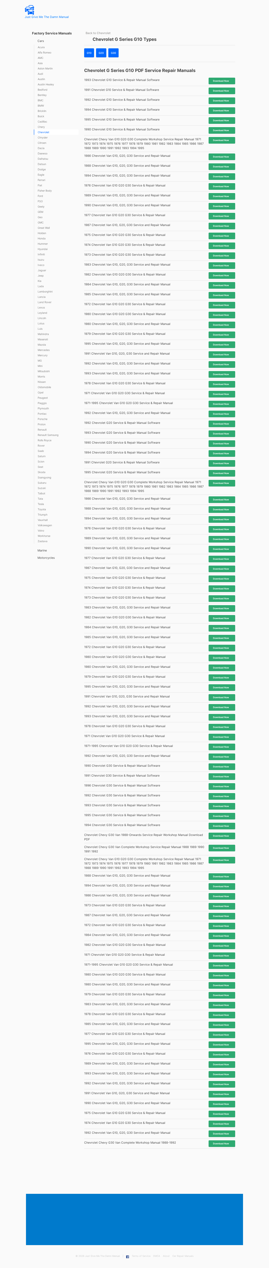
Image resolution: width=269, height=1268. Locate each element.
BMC (40, 100)
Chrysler (43, 137)
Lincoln (42, 318)
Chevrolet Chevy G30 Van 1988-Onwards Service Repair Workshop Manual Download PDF (143, 837)
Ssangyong (44, 477)
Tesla (41, 504)
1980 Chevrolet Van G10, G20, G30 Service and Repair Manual (127, 324)
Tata (40, 498)
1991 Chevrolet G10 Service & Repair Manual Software (121, 90)
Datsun (42, 164)
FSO (40, 201)
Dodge (42, 169)
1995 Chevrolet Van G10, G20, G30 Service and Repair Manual (127, 343)
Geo (40, 217)
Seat (40, 466)
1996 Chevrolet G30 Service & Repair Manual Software (122, 785)
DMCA (156, 1256)
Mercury (43, 355)
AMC (40, 57)
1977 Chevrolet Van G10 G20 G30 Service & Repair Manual (124, 215)
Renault (42, 429)
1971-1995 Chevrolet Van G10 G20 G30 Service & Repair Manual (128, 403)
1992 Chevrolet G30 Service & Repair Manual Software (122, 795)
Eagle (41, 174)
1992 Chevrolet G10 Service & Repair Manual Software (122, 99)
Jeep (41, 275)
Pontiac (42, 413)
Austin (41, 79)
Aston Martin (45, 68)
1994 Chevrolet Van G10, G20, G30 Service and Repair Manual (127, 175)
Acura (41, 47)
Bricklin (42, 110)
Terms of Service (141, 1256)
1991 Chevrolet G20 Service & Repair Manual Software (122, 462)
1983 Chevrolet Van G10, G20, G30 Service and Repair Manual (127, 264)
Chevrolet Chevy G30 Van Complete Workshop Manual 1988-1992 (130, 1142)
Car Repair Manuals (183, 1256)
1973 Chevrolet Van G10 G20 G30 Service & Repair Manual (124, 254)
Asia (40, 63)
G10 (89, 52)
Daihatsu (43, 158)
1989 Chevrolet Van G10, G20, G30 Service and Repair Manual (127, 195)
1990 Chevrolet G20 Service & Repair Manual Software (122, 442)
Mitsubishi (44, 371)
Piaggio (42, 403)
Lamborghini (45, 291)
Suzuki (42, 488)
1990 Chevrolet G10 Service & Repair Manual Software (122, 129)
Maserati (43, 339)
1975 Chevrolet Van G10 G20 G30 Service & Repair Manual (124, 235)
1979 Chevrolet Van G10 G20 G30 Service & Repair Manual (124, 334)
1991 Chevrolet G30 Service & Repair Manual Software (122, 775)
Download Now (221, 80)
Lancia (42, 296)
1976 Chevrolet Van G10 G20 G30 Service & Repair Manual (124, 185)
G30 (113, 52)
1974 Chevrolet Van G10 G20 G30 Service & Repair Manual (124, 245)
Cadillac (42, 121)
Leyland (42, 312)
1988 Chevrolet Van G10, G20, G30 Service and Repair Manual (127, 165)
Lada (41, 286)
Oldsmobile (44, 387)
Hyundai (43, 249)
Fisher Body (45, 190)
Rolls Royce (44, 440)
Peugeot (43, 397)
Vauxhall (43, 519)
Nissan (42, 381)
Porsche (42, 419)
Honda (42, 238)
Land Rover (44, 302)
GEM (40, 211)
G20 (101, 52)
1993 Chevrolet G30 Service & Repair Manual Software (122, 805)
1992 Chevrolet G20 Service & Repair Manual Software (122, 423)
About (166, 1256)
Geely (41, 206)
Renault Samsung (48, 434)
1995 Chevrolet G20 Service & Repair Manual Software (122, 472)
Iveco (41, 264)
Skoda (41, 472)
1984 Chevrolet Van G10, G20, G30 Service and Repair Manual (127, 284)
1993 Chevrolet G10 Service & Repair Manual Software (122, 80)
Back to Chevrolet (98, 33)
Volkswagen (45, 525)
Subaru (42, 482)
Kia (39, 280)
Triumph (42, 514)
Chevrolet (43, 132)
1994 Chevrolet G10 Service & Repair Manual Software (122, 109)
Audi (40, 73)
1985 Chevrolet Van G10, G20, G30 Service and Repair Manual (127, 294)
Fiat (40, 185)
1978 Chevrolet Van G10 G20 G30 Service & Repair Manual (124, 383)
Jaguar (42, 270)
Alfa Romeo (44, 52)
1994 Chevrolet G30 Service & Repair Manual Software (122, 825)
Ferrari (41, 180)
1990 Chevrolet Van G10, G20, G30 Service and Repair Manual (127, 205)
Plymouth (43, 408)
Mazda (42, 344)
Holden (42, 233)
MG (40, 360)
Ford (40, 195)
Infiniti (41, 254)
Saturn (42, 456)
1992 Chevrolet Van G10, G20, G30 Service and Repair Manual (127, 363)
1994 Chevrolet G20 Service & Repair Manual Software (122, 452)
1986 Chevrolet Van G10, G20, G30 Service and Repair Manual (127, 156)
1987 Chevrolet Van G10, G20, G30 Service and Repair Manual (127, 225)
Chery (41, 126)
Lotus (41, 323)
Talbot (41, 493)
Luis (40, 328)
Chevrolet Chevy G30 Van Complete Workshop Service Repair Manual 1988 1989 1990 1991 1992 (144, 849)
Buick (41, 116)
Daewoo (42, 153)
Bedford (42, 89)
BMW (41, 105)
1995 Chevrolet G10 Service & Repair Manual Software (122, 119)
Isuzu (41, 259)
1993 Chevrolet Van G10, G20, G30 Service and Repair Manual (127, 373)
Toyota (42, 509)
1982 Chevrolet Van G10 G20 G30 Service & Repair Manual (125, 274)
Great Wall (44, 227)
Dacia (41, 148)
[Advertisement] (135, 1219)
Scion (41, 461)
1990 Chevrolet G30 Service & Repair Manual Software (122, 765)
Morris (41, 376)
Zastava (42, 541)
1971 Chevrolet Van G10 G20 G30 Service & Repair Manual (124, 393)
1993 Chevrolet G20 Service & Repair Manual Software (122, 432)
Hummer (43, 243)
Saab (41, 450)
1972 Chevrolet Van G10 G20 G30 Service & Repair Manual (124, 304)
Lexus (41, 307)
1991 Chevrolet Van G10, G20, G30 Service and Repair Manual (127, 353)
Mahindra (43, 334)
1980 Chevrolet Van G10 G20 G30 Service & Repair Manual (125, 314)
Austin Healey (46, 84)
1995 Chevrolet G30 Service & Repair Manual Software (122, 815)
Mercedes (44, 349)
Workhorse (44, 535)
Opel (40, 392)
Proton (42, 424)
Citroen (42, 142)
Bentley (42, 95)
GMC (41, 222)
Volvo (41, 530)
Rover (41, 445)
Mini (40, 365)
